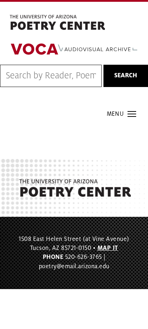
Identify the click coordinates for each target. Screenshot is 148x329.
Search (125, 75)
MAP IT (107, 248)
